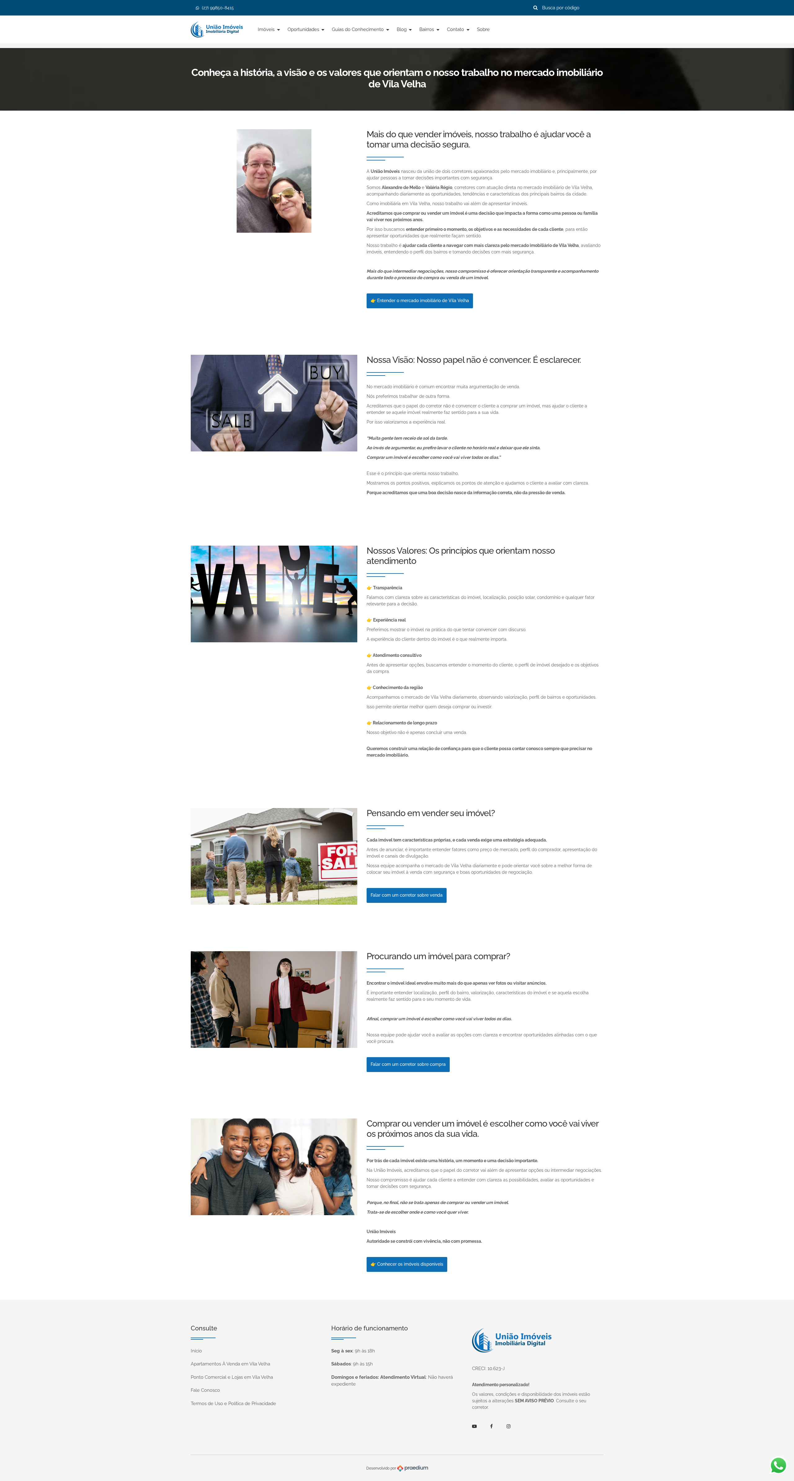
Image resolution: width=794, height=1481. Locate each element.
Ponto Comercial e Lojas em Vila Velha (232, 1377)
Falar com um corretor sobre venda (407, 895)
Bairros (427, 29)
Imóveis (267, 29)
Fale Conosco (205, 1390)
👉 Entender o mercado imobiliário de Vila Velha (420, 300)
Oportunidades (304, 29)
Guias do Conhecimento (358, 29)
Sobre (483, 29)
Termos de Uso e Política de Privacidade (233, 1403)
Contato (456, 29)
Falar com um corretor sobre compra (408, 1064)
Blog (402, 29)
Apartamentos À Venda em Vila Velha (230, 1364)
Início (196, 1351)
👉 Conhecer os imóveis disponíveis (407, 1264)
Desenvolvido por (381, 1468)
